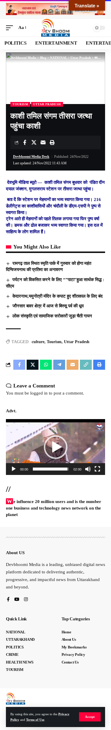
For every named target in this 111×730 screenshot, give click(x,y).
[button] (90, 716)
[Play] (14, 469)
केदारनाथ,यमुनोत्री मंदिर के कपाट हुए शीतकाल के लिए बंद (57, 296)
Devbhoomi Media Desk (31, 157)
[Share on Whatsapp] (46, 365)
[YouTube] (16, 600)
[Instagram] (26, 600)
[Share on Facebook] (24, 142)
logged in (39, 393)
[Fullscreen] (97, 469)
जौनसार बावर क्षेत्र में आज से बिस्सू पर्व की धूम (48, 306)
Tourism (54, 342)
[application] (55, 447)
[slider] (51, 469)
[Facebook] (8, 600)
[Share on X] (34, 142)
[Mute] (88, 469)
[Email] (43, 142)
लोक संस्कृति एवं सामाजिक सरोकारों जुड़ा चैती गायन (52, 316)
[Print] (52, 142)
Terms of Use (35, 719)
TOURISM (20, 104)
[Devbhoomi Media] (55, 28)
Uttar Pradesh (47, 104)
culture (38, 342)
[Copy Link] (86, 365)
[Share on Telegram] (59, 365)
